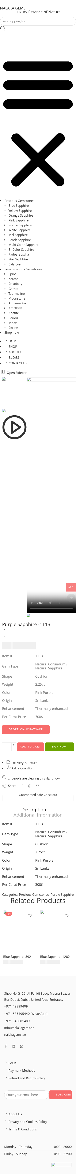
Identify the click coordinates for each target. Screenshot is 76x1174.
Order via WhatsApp (26, 730)
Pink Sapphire (18, 221)
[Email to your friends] (37, 786)
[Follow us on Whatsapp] (21, 1047)
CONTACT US (18, 363)
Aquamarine (17, 304)
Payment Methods (21, 1071)
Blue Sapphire (18, 206)
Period (13, 318)
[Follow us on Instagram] (14, 1047)
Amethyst (15, 308)
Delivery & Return (24, 763)
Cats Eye (14, 265)
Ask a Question (22, 769)
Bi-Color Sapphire (21, 250)
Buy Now (59, 747)
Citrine (13, 328)
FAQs (12, 1063)
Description (33, 810)
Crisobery (15, 284)
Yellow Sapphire (20, 211)
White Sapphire (19, 230)
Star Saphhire (18, 260)
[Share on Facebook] (22, 786)
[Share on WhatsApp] (29, 786)
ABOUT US (16, 352)
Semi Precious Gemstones (23, 269)
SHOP (13, 347)
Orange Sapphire (20, 216)
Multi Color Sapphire (23, 245)
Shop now (11, 333)
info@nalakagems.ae (19, 1028)
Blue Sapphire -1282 (55, 957)
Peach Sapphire (19, 240)
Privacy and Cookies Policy (27, 1122)
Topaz (12, 323)
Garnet (13, 289)
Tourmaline (16, 294)
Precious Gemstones (19, 201)
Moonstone (16, 299)
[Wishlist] (30, 916)
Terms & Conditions (22, 1130)
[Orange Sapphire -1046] (4, 632)
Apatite (13, 313)
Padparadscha (18, 255)
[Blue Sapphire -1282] (56, 931)
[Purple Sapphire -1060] (4, 638)
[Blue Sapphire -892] (19, 931)
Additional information (38, 815)
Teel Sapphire (18, 235)
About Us (15, 1114)
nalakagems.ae (15, 1035)
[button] (38, 122)
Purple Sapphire (20, 226)
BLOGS (14, 358)
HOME (13, 342)
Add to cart (30, 747)
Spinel (12, 274)
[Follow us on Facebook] (6, 1046)
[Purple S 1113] (14, 393)
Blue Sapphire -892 (17, 957)
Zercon (13, 279)
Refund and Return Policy (26, 1079)
